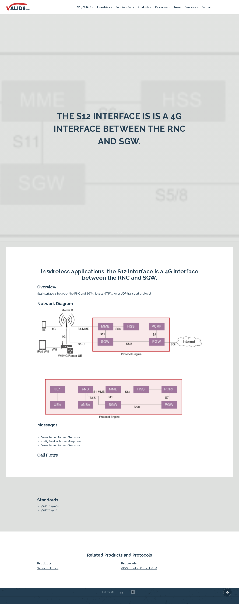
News (177, 7)
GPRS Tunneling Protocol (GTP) (139, 568)
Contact (207, 7)
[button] (85, 8)
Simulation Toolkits (47, 568)
